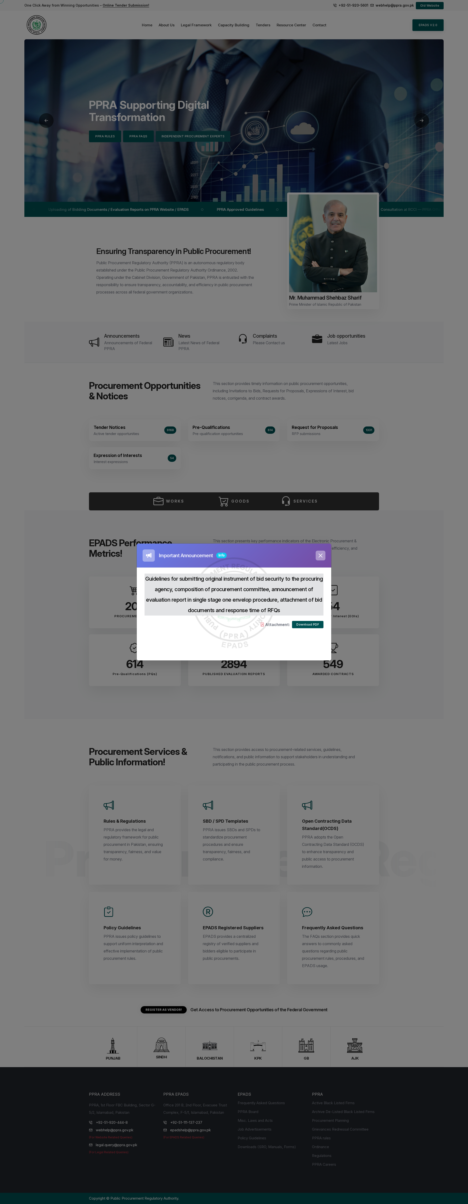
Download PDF (307, 624)
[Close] (320, 555)
